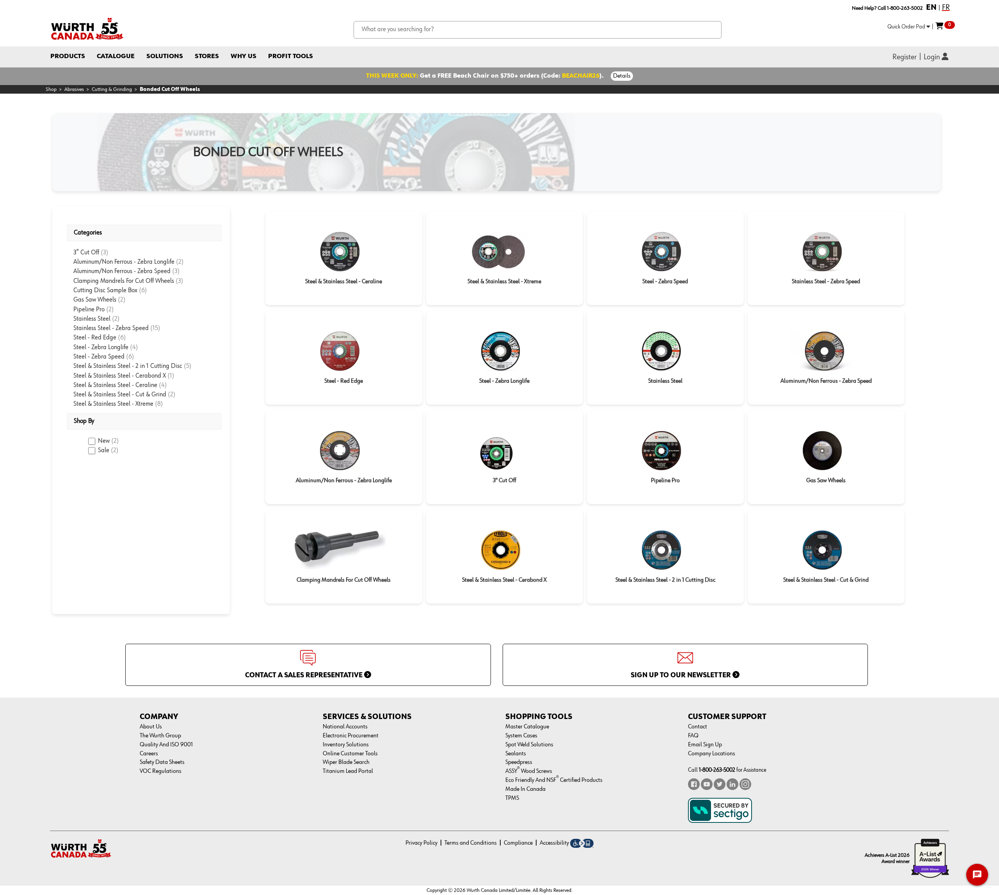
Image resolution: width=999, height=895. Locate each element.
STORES (207, 56)
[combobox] (538, 30)
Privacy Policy (421, 843)
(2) (180, 262)
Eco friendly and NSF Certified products (554, 780)
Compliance (518, 843)
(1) (170, 376)
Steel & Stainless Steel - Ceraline (116, 385)
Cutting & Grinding (112, 89)
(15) (155, 328)
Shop (51, 89)
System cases (521, 736)
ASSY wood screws (528, 771)
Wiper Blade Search (346, 762)
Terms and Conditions (470, 843)
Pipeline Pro (89, 309)
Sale (108, 450)
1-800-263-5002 (717, 770)
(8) (159, 404)
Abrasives (74, 89)
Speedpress (518, 762)
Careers (149, 754)
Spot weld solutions (529, 745)
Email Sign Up (705, 745)
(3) (104, 252)
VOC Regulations (160, 771)
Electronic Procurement (351, 736)
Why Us (243, 56)
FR (946, 7)
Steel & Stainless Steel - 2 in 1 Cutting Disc (128, 366)
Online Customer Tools (350, 754)
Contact (697, 727)
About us (151, 727)
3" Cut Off (87, 252)
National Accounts (345, 727)
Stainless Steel (92, 319)
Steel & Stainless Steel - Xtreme (114, 404)
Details (622, 76)
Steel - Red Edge (95, 337)
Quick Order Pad (906, 27)
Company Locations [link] (711, 754)
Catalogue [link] (116, 56)
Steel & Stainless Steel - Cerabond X (120, 376)
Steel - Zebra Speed (99, 356)
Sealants (515, 754)
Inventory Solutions (346, 745)
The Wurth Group (160, 736)
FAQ (693, 736)
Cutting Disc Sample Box (106, 290)
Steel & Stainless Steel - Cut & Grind (120, 394)
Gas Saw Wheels (95, 300)
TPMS (512, 798)
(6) (143, 290)
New (108, 441)
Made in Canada (525, 789)
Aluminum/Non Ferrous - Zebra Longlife (124, 262)
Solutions (164, 56)
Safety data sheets (162, 762)
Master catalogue (527, 727)
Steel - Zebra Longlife (101, 347)
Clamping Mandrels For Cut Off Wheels (124, 281)
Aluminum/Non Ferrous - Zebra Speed (122, 271)
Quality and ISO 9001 (166, 745)
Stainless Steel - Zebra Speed (111, 328)
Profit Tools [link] (290, 56)
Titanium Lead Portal (348, 771)
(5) (188, 366)
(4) (134, 347)
